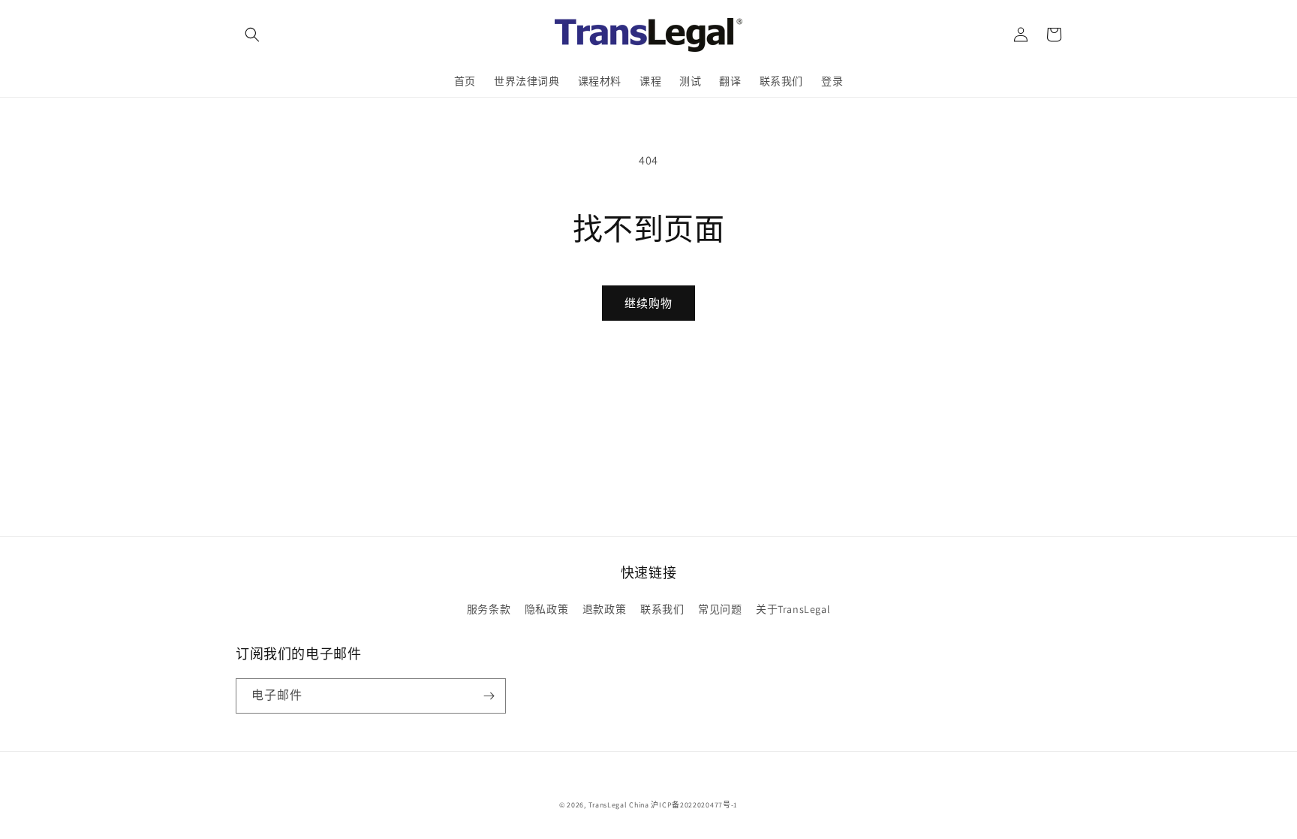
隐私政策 (546, 609)
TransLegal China (618, 805)
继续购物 (648, 303)
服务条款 (488, 609)
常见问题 (720, 609)
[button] (252, 34)
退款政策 (604, 609)
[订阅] (488, 696)
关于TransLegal (793, 609)
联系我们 (662, 609)
